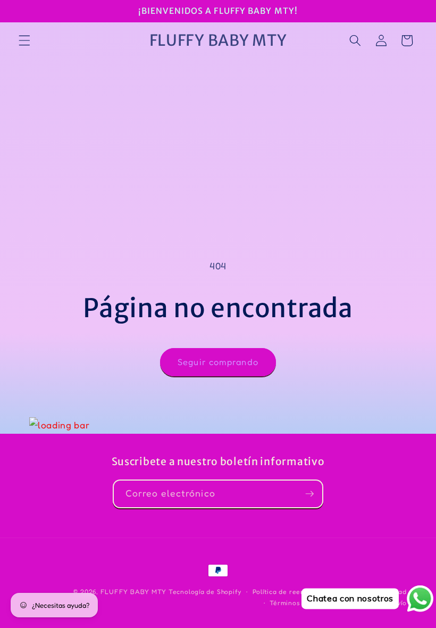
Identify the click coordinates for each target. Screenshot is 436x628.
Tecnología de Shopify (205, 592)
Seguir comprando (218, 362)
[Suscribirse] (309, 494)
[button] (24, 40)
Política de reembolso (288, 592)
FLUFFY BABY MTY (133, 592)
